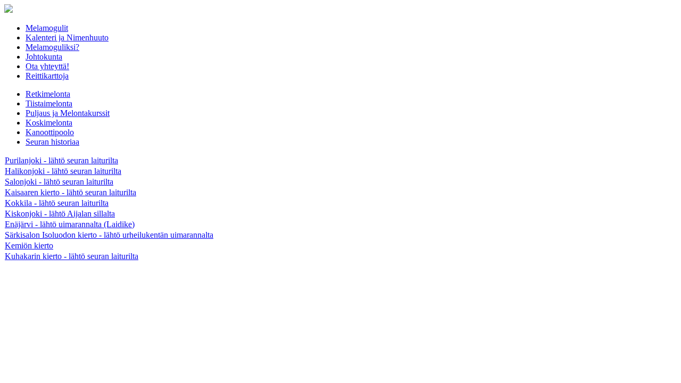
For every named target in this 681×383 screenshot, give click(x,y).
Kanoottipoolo (50, 132)
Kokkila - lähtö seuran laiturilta (57, 202)
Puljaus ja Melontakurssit (68, 113)
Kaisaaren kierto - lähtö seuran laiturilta (70, 192)
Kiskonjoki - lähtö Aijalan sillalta (60, 213)
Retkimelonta (48, 93)
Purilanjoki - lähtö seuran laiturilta (61, 160)
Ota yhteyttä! (47, 66)
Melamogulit (47, 27)
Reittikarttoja (47, 75)
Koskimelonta (49, 122)
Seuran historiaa (52, 141)
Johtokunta (44, 56)
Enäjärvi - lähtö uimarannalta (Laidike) (70, 224)
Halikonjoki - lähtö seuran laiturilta (63, 171)
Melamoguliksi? (52, 47)
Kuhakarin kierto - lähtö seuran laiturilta (71, 256)
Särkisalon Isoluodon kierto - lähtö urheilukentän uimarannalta (109, 234)
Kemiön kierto (29, 245)
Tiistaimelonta (49, 103)
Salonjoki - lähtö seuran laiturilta (59, 181)
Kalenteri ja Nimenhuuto (67, 37)
